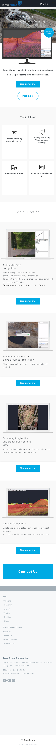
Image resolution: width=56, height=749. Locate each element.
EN (46, 4)
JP (41, 4)
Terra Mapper (11, 3)
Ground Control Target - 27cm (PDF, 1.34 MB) (24, 285)
